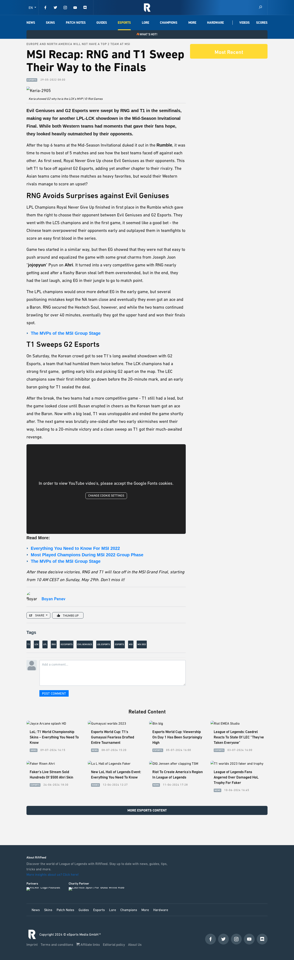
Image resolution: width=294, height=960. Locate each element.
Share (39, 615)
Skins (50, 23)
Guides (101, 23)
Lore (145, 23)
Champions (168, 23)
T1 (28, 644)
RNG (54, 644)
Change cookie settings (106, 495)
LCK (36, 644)
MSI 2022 (142, 644)
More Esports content (147, 810)
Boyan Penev (53, 599)
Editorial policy (114, 944)
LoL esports (103, 644)
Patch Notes (76, 23)
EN (31, 7)
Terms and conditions (57, 944)
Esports (124, 23)
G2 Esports (67, 644)
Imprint (32, 944)
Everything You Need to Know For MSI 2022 (75, 548)
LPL (45, 644)
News (30, 23)
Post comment (54, 693)
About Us (135, 944)
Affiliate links (90, 944)
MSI (131, 644)
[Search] (260, 7)
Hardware (215, 23)
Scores (262, 23)
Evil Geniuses (84, 644)
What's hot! (148, 34)
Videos (244, 23)
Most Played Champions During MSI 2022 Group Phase (87, 554)
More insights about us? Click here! (53, 874)
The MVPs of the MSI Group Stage (66, 333)
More (192, 23)
